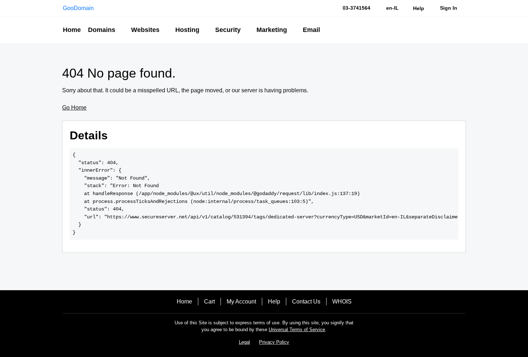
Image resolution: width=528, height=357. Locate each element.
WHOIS (342, 301)
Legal (244, 342)
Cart (209, 301)
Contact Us (306, 301)
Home (184, 301)
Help (274, 301)
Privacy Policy (274, 342)
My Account (241, 301)
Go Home (74, 108)
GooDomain (78, 8)
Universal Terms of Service (297, 329)
